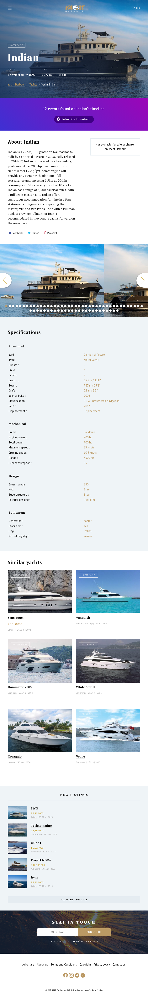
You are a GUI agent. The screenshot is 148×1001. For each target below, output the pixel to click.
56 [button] (83, 310)
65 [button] (114, 310)
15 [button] (55, 306)
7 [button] (27, 306)
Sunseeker (81, 762)
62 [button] (103, 310)
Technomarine (41, 825)
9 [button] (34, 306)
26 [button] (93, 306)
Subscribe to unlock (75, 119)
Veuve (80, 756)
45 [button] (44, 310)
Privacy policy (102, 964)
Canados (11, 629)
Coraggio (15, 756)
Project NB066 (41, 860)
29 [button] (103, 306)
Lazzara (11, 762)
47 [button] (51, 310)
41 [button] (30, 310)
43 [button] (37, 310)
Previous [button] (6, 280)
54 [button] (76, 310)
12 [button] (44, 306)
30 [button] (107, 306)
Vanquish (83, 617)
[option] (52, 280)
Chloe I (36, 843)
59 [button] (93, 310)
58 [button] (89, 310)
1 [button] (6, 306)
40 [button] (141, 306)
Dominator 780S (20, 687)
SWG (34, 808)
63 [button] (107, 310)
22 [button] (79, 306)
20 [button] (72, 306)
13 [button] (48, 306)
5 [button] (20, 306)
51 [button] (65, 310)
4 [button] (17, 306)
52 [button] (69, 310)
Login (136, 8)
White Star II (85, 687)
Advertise (28, 964)
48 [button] (55, 310)
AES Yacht (35, 869)
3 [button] (13, 306)
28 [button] (100, 306)
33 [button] (117, 306)
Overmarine (36, 834)
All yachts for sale (74, 899)
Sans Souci (16, 617)
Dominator (12, 693)
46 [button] (48, 310)
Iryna (34, 877)
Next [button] (142, 280)
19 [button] (69, 306)
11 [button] (41, 306)
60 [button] (96, 310)
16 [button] (58, 306)
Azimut (34, 817)
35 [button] (124, 306)
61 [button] (100, 310)
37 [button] (131, 306)
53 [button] (72, 310)
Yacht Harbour (75, 9)
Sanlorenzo (81, 693)
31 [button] (110, 306)
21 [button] (76, 306)
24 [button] (86, 306)
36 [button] (128, 306)
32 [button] (114, 306)
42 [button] (34, 310)
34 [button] (121, 306)
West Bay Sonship (84, 623)
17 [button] (62, 306)
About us (42, 964)
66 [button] (117, 310)
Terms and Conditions (64, 964)
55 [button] (79, 310)
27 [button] (96, 306)
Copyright (85, 964)
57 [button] (86, 310)
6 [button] (24, 306)
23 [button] (83, 306)
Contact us (119, 964)
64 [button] (110, 310)
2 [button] (10, 306)
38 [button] (135, 306)
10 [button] (37, 306)
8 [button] (30, 306)
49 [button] (58, 310)
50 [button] (62, 310)
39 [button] (138, 306)
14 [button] (51, 306)
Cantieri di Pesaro (21, 75)
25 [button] (89, 306)
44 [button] (41, 310)
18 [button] (65, 306)
